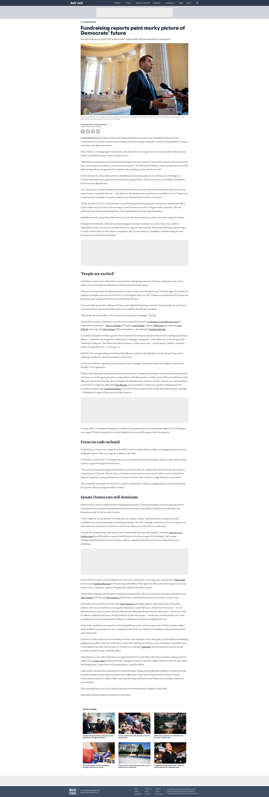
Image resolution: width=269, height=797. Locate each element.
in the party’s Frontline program (163, 322)
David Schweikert (112, 389)
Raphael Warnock (102, 584)
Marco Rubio (87, 598)
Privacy (147, 791)
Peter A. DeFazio (113, 326)
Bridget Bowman (101, 124)
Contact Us (148, 789)
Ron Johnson (113, 598)
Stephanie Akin (88, 124)
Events (136, 791)
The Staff (147, 794)
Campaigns (89, 22)
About (136, 789)
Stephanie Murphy (157, 329)
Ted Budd (145, 647)
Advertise (158, 789)
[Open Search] (197, 3)
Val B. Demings (127, 604)
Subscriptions (159, 794)
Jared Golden (138, 326)
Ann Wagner (121, 385)
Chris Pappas (109, 329)
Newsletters (138, 794)
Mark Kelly (180, 580)
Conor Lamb (99, 661)
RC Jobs (157, 791)
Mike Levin (159, 326)
